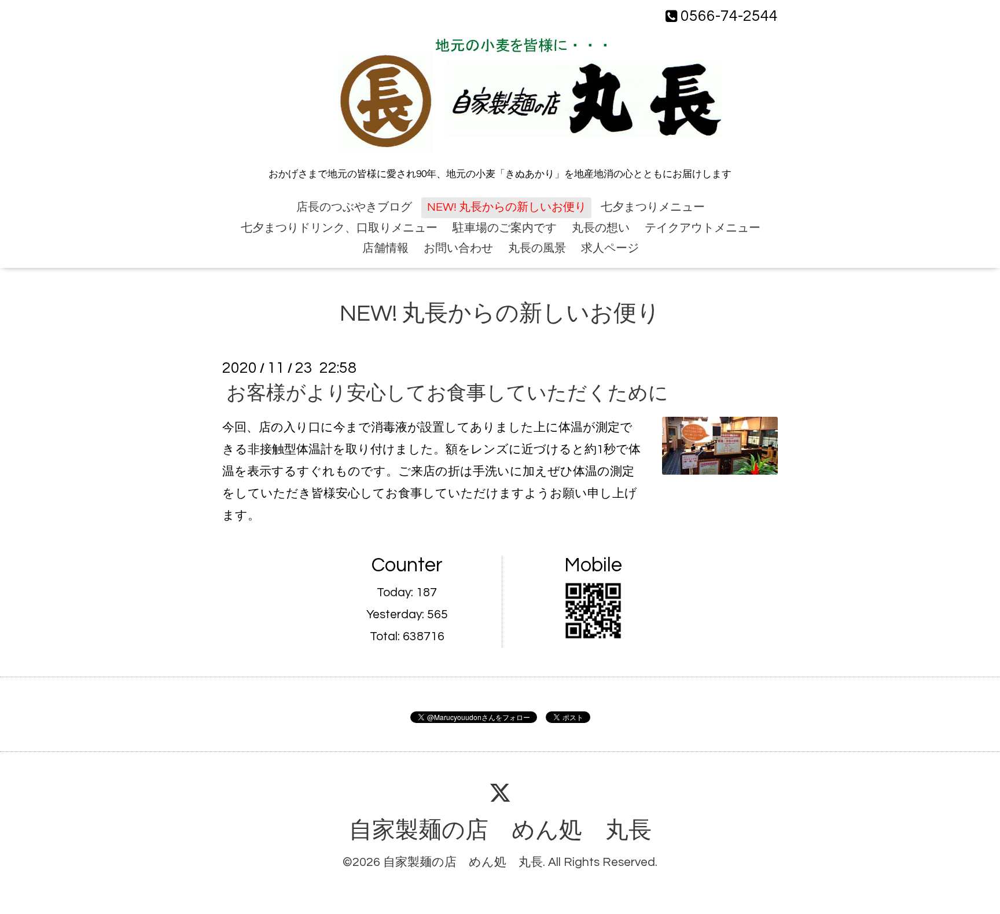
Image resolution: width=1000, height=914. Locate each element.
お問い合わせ (458, 248)
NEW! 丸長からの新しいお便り (506, 207)
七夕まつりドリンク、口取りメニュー (339, 228)
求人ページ (610, 248)
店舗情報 (385, 248)
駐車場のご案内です (505, 228)
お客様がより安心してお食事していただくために (447, 393)
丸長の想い (601, 228)
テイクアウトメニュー (702, 228)
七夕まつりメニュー (653, 207)
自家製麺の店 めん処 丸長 (500, 830)
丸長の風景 (537, 248)
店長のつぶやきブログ (354, 207)
